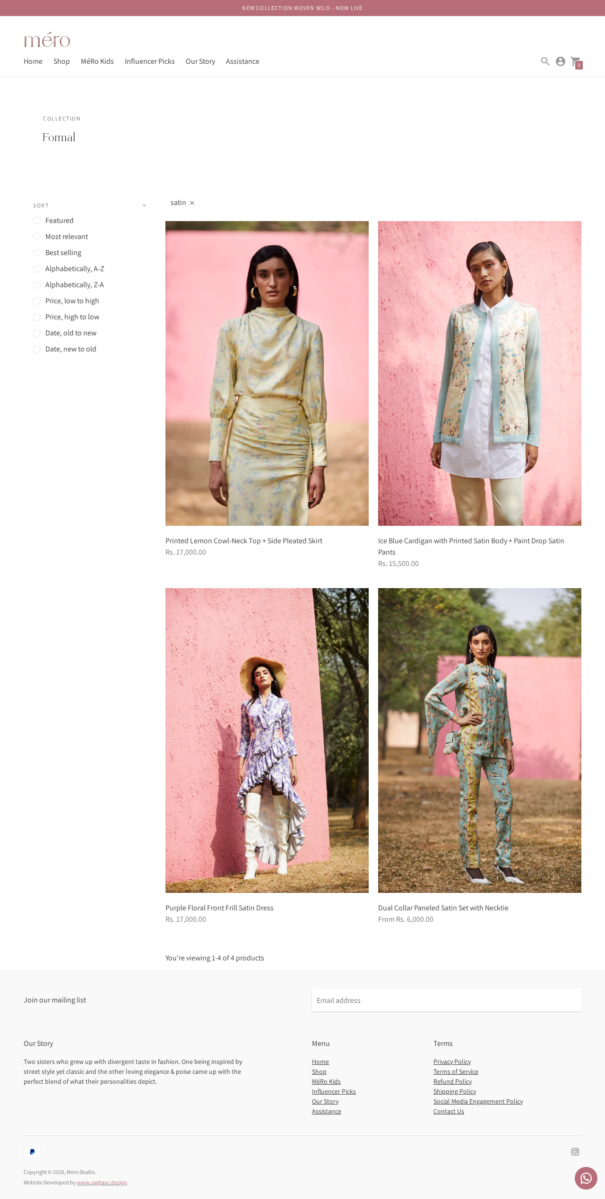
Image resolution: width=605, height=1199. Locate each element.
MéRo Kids (97, 61)
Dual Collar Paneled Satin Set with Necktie (443, 908)
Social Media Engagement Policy (478, 1101)
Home (33, 61)
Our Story (200, 61)
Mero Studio (81, 1171)
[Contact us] (586, 1178)
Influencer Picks (150, 61)
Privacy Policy (452, 1061)
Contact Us (448, 1111)
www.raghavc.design (102, 1182)
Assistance (242, 61)
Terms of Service (455, 1071)
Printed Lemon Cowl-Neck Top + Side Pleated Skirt (243, 541)
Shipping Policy (454, 1091)
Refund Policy (452, 1081)
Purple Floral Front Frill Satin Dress (219, 908)
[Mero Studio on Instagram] (575, 1151)
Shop (61, 61)
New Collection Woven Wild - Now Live (302, 7)
